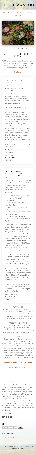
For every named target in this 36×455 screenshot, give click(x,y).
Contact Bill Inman (8, 437)
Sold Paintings (19, 72)
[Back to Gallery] (14, 49)
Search (20, 427)
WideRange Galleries (18, 448)
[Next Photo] (18, 44)
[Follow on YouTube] (11, 417)
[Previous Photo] (10, 49)
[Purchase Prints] (22, 49)
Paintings (8, 13)
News (30, 13)
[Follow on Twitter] (4, 417)
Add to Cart (9, 160)
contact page (22, 343)
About (20, 13)
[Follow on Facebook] (8, 417)
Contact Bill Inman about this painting (18, 362)
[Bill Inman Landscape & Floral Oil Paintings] (18, 8)
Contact (18, 16)
